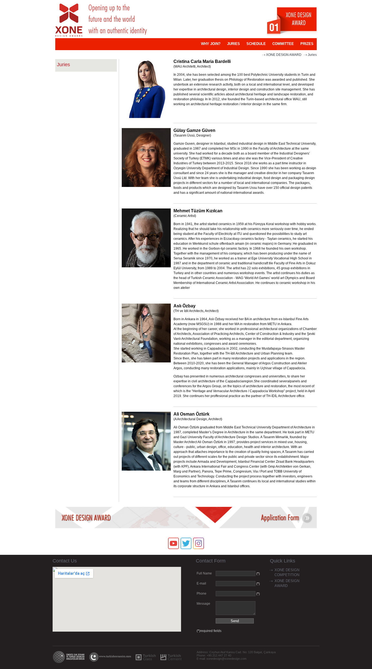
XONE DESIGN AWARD (283, 55)
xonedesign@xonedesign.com (226, 658)
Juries (312, 55)
